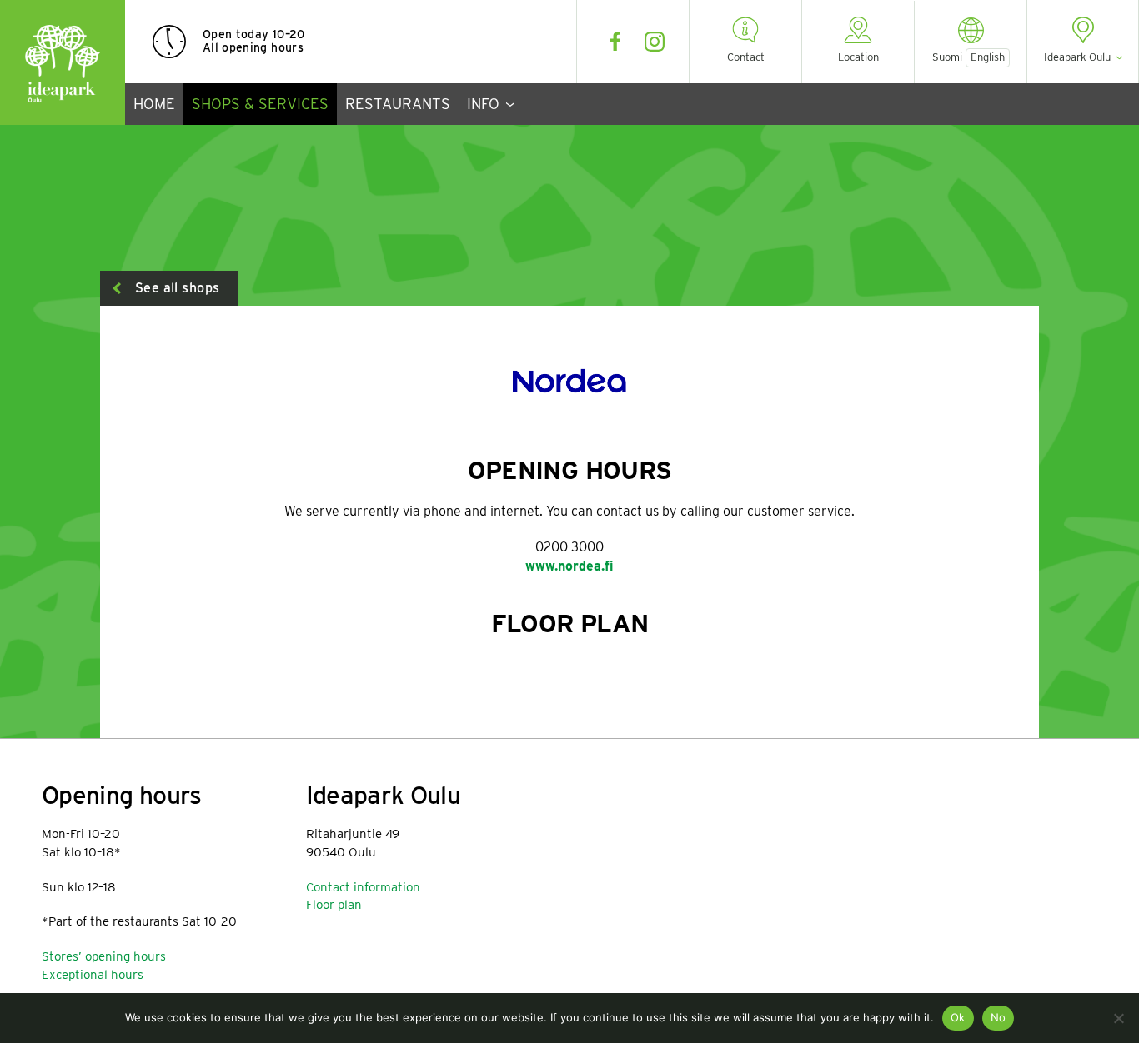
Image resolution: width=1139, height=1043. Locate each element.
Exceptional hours (92, 974)
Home (154, 103)
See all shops (177, 288)
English (988, 57)
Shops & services (260, 103)
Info (483, 103)
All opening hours (253, 47)
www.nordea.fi (569, 566)
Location (858, 57)
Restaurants (397, 103)
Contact (746, 57)
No (998, 1017)
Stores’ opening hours (104, 956)
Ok (958, 1017)
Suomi (947, 57)
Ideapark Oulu (62, 62)
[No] (1118, 1018)
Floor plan (334, 904)
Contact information (363, 887)
